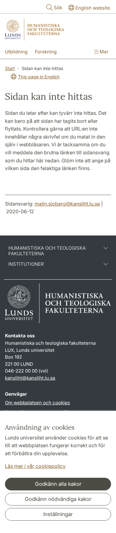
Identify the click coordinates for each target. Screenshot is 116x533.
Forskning (46, 52)
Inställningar (58, 514)
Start (10, 68)
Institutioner (26, 264)
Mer (103, 52)
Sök (58, 7)
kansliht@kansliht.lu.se (30, 378)
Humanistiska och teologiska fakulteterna (47, 250)
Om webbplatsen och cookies (37, 403)
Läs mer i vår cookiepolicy (35, 466)
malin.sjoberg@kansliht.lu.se (67, 204)
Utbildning (16, 52)
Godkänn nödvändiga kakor (58, 499)
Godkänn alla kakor (58, 484)
